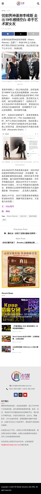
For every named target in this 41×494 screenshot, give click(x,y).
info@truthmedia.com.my (10, 444)
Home (3, 10)
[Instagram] (20, 395)
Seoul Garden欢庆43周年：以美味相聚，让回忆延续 (26, 337)
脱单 (4, 220)
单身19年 (23, 216)
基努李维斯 (33, 216)
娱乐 (8, 10)
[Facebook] (16, 395)
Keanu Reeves (12, 216)
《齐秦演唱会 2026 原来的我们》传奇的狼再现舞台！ (25, 327)
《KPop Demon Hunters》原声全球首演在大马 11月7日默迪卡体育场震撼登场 (20, 315)
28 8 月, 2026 (17, 352)
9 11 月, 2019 (6, 29)
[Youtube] (25, 395)
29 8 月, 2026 (8, 320)
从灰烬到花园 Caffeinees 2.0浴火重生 (25, 348)
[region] (20, 269)
